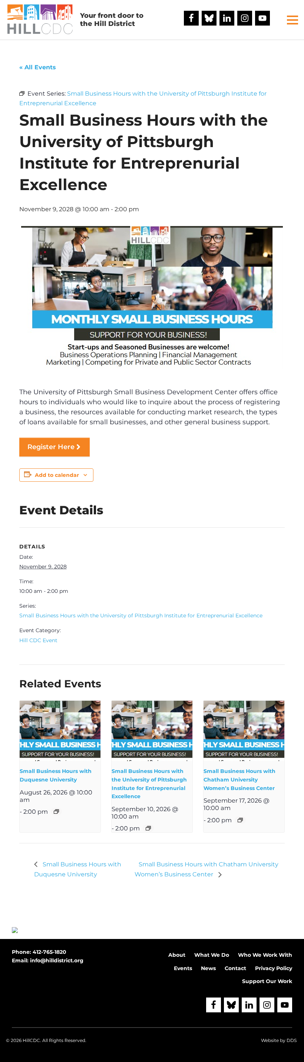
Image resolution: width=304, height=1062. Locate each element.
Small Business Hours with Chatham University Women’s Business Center (239, 779)
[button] (292, 20)
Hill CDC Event (38, 640)
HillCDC (31, 1040)
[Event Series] (56, 811)
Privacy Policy (273, 968)
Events (183, 968)
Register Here (51, 447)
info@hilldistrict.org (56, 960)
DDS (292, 1040)
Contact (235, 968)
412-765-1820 (49, 952)
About (176, 955)
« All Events (37, 67)
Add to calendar (57, 475)
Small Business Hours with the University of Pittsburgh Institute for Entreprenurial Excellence (140, 615)
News (208, 968)
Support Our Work (267, 981)
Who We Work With (265, 955)
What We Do (211, 955)
